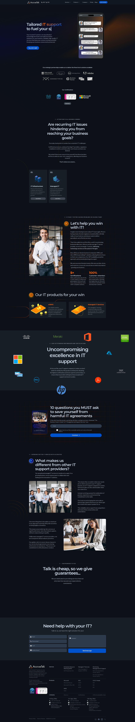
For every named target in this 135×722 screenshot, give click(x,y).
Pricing (91, 2)
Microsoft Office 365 (69, 685)
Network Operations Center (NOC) (98, 671)
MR (94, 683)
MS (94, 685)
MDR (79, 687)
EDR (79, 685)
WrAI (65, 691)
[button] (67, 2)
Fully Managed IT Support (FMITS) (82, 670)
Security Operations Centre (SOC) (98, 675)
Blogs (96, 2)
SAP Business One (69, 671)
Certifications (81, 695)
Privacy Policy (32, 718)
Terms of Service (41, 718)
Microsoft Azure (68, 683)
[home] (33, 2)
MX (94, 687)
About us (66, 695)
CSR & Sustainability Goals (99, 695)
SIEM (79, 683)
